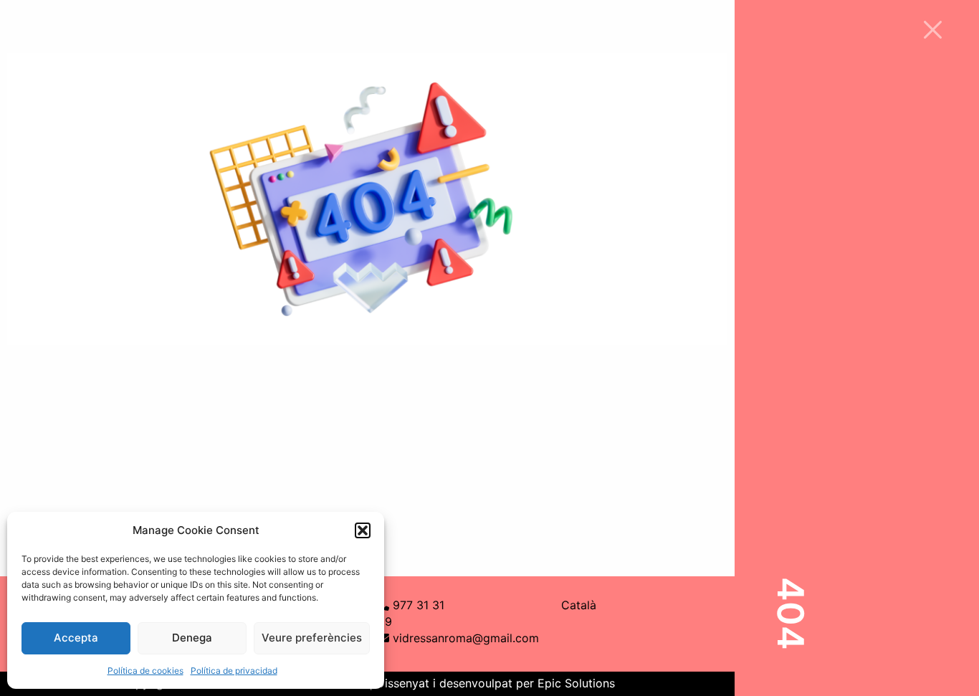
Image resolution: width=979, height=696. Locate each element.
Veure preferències (312, 637)
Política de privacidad (234, 670)
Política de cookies (145, 670)
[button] (362, 530)
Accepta (76, 637)
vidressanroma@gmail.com (466, 638)
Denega (192, 637)
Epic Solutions (576, 683)
